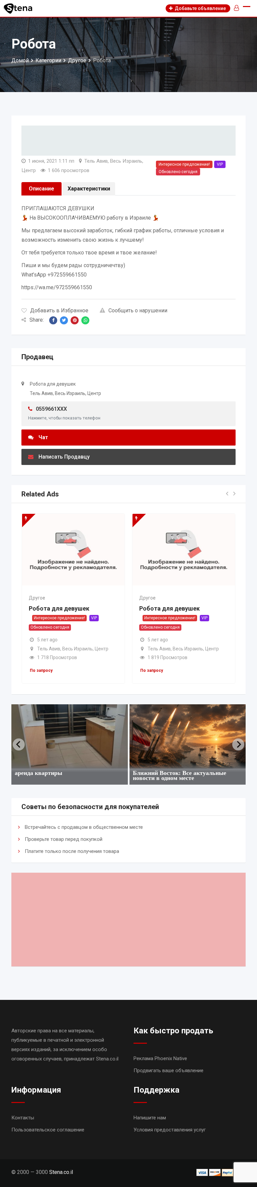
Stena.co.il (61, 1172)
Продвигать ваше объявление (168, 1070)
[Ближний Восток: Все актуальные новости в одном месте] (69, 736)
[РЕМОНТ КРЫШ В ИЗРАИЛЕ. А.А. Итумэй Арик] (188, 736)
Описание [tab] (41, 188)
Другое (37, 598)
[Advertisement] (128, 919)
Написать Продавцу (64, 457)
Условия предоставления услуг (170, 1130)
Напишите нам (150, 1118)
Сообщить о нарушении (137, 310)
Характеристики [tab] (89, 188)
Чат (43, 437)
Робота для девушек (59, 608)
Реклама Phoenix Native (160, 1058)
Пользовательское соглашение (47, 1130)
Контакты (22, 1118)
